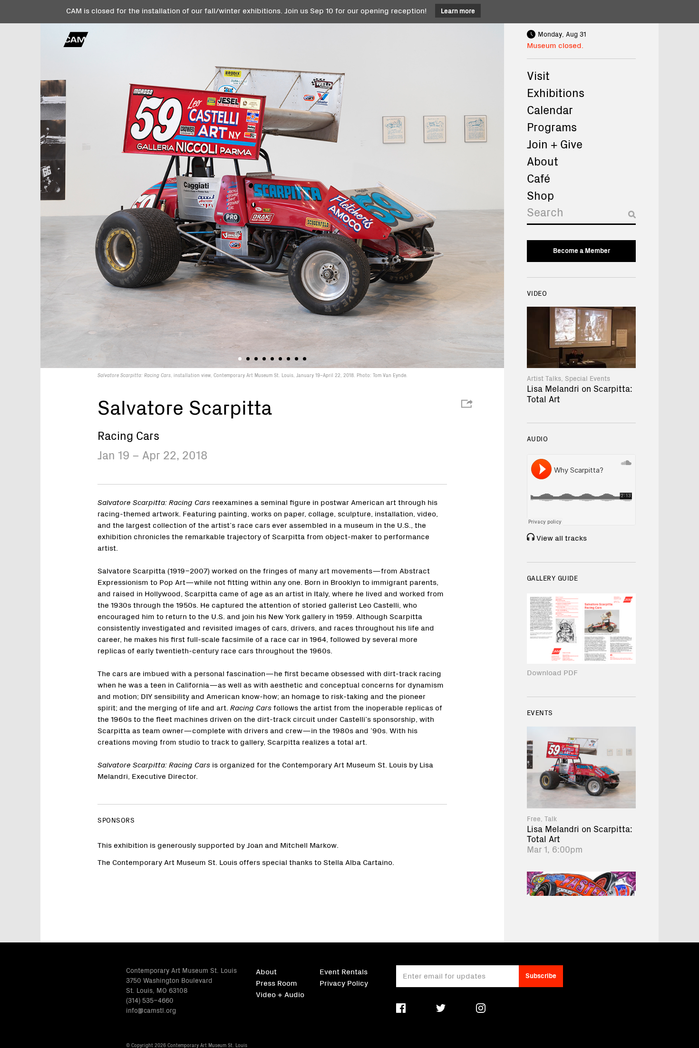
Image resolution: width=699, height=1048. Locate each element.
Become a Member (581, 250)
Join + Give (554, 144)
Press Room (276, 982)
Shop (540, 195)
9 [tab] (304, 358)
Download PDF (552, 672)
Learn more (458, 10)
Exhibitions (555, 92)
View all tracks (561, 537)
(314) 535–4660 (150, 1000)
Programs (552, 126)
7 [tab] (288, 358)
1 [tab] (240, 358)
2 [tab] (248, 358)
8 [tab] (296, 358)
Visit (538, 75)
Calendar (550, 109)
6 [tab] (280, 358)
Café (538, 178)
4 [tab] (264, 358)
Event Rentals (344, 971)
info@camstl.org (151, 1010)
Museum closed (554, 44)
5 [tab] (272, 358)
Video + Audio (280, 994)
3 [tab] (256, 358)
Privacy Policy (344, 982)
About (542, 161)
